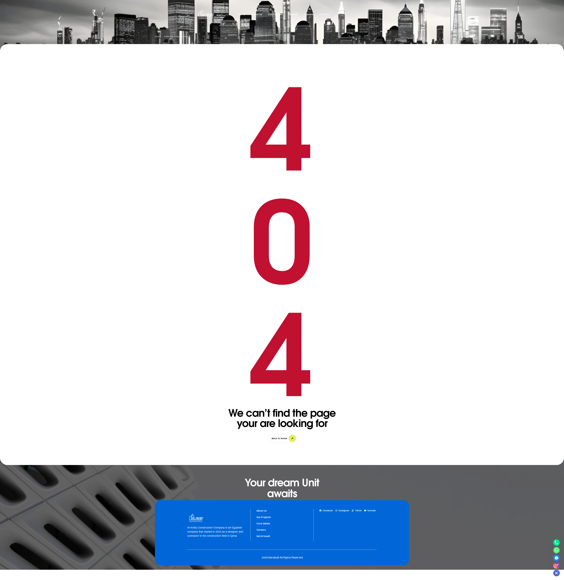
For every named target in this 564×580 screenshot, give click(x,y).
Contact (324, 14)
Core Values (275, 14)
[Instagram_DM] (556, 565)
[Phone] (556, 542)
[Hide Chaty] (556, 573)
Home (241, 14)
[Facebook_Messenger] (556, 558)
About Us (256, 14)
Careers (308, 14)
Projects (293, 14)
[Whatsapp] (556, 550)
